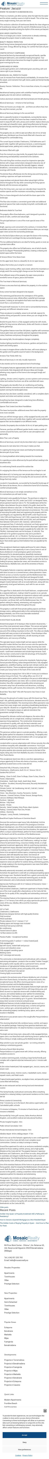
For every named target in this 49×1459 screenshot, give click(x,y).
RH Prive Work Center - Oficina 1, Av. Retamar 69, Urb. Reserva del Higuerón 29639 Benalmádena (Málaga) (24, 1248)
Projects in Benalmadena (14, 1364)
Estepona (8, 1327)
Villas (6, 1280)
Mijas (6, 1338)
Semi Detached (10, 1302)
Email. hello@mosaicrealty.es (16, 1260)
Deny (24, 1442)
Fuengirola (8, 1342)
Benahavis (8, 1331)
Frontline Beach (10, 1403)
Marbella (7, 1335)
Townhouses (9, 1277)
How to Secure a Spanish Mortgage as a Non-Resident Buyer (23, 1220)
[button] (45, 1410)
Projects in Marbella (12, 1374)
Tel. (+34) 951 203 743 (13, 1257)
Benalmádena (10, 1345)
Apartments (9, 1273)
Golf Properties (10, 1407)
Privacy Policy (27, 1455)
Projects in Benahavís (13, 1378)
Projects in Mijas (11, 1371)
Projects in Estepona (12, 1381)
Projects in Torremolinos (14, 1360)
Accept (24, 1435)
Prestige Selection (11, 1284)
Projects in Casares (12, 1385)
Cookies (18, 1455)
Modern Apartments (12, 1400)
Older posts (4, 1207)
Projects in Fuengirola (13, 1367)
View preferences (24, 1450)
